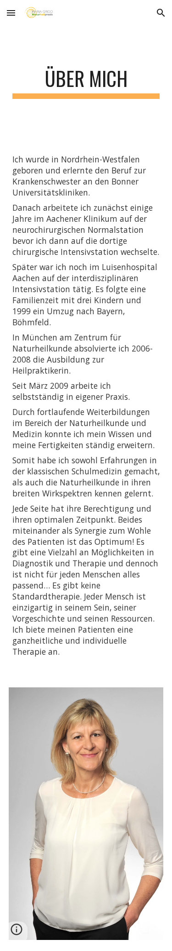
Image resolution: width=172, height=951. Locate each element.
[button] (11, 12)
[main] (86, 83)
